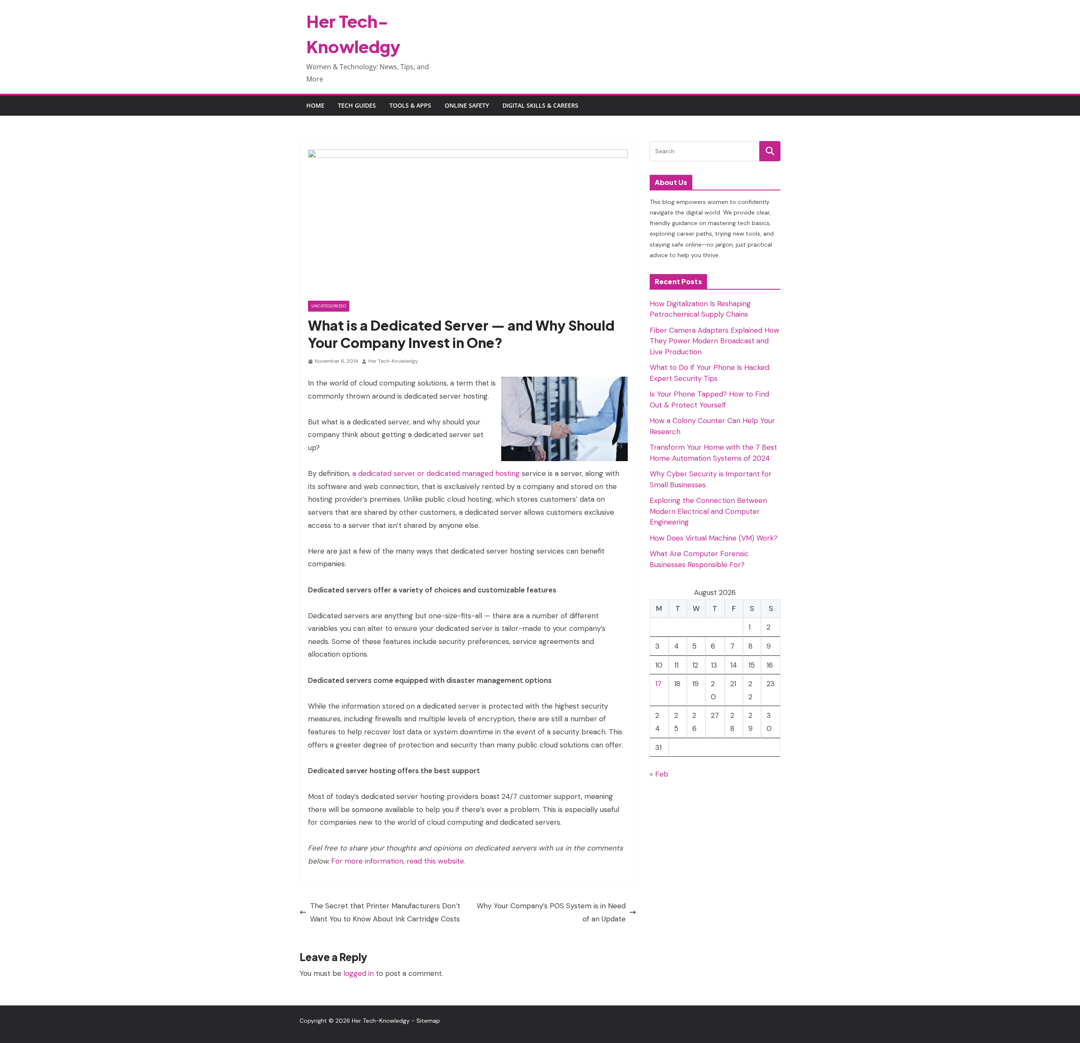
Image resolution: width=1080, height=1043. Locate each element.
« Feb (659, 774)
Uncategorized (328, 306)
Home (315, 105)
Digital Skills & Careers (540, 105)
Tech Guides (357, 105)
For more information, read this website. (398, 861)
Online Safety (467, 105)
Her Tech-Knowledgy (393, 361)
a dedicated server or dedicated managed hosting (436, 473)
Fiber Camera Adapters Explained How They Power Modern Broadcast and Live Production (714, 341)
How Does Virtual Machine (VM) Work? (714, 538)
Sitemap (428, 1020)
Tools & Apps (410, 105)
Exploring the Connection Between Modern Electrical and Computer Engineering (708, 511)
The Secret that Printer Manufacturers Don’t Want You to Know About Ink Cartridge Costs (385, 912)
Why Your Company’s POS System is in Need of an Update (551, 912)
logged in (358, 973)
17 (658, 683)
